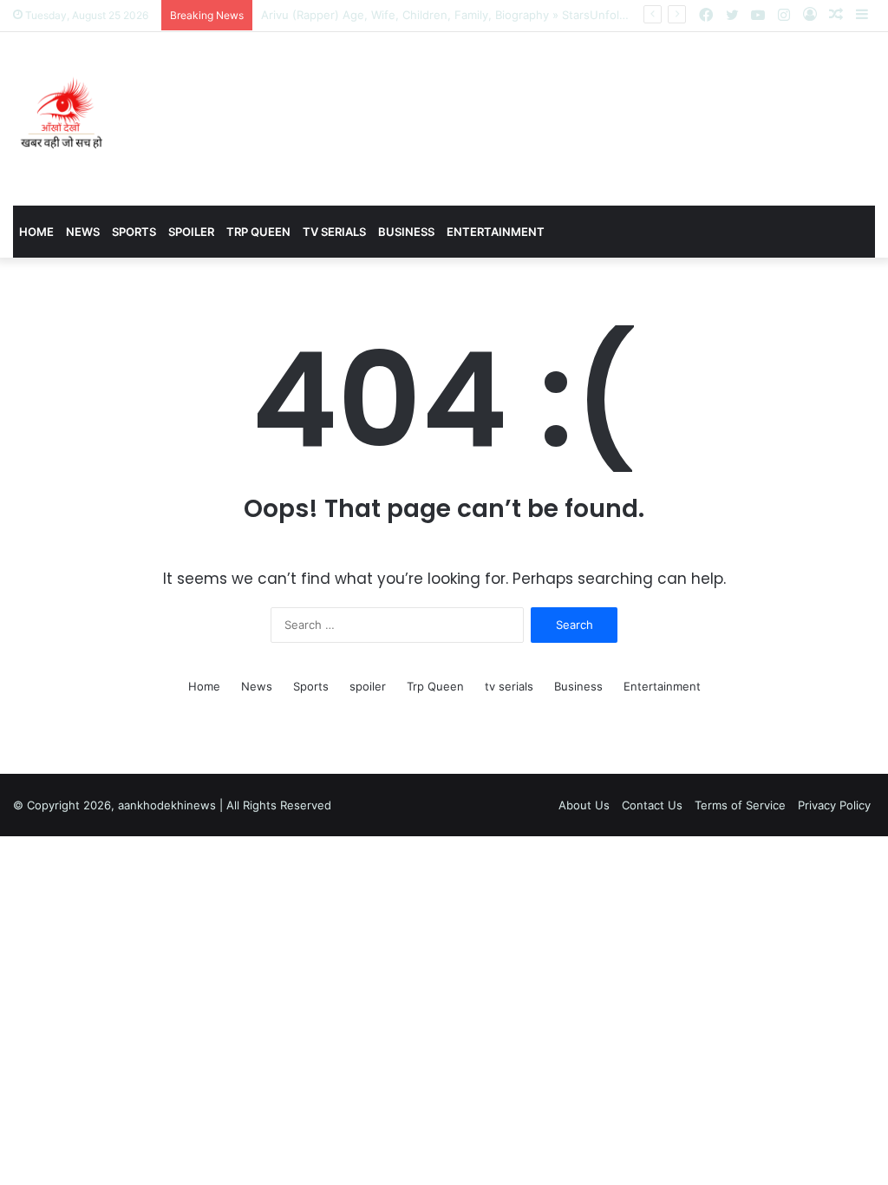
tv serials (334, 232)
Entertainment (496, 232)
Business (406, 232)
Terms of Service (740, 805)
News (83, 232)
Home (36, 232)
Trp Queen (258, 232)
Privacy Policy (834, 805)
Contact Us (652, 805)
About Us (584, 805)
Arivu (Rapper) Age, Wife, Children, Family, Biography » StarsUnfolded (450, 15)
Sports (134, 232)
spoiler (191, 232)
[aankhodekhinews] (65, 119)
